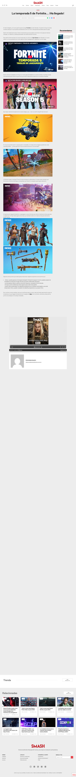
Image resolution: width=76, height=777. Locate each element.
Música (43, 5)
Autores (3, 723)
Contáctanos (40, 720)
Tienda (56, 5)
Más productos (67, 644)
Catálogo (4, 720)
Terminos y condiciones (25, 720)
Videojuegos (37, 5)
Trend (47, 5)
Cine (23, 5)
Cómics (27, 5)
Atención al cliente (43, 718)
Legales (22, 718)
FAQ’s (39, 723)
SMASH (3, 718)
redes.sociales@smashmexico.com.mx (33, 362)
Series (32, 5)
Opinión (51, 5)
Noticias (4, 721)
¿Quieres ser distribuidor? (43, 721)
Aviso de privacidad (24, 721)
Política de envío (23, 723)
